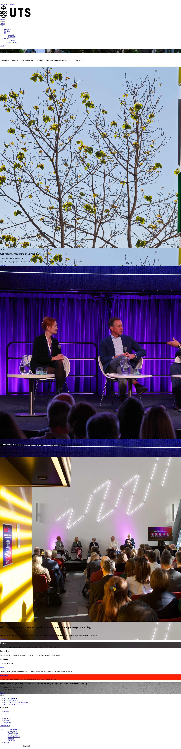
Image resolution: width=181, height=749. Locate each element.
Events (6, 38)
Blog (5, 33)
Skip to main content (7, 4)
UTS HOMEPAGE (10, 698)
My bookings (12, 42)
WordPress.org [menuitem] (13, 733)
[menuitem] (92, 746)
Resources (7, 29)
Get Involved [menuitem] (12, 731)
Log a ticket (5, 651)
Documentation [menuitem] (13, 735)
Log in (6, 711)
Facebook (7, 718)
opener (2, 20)
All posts (11, 35)
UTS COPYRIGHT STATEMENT (16, 702)
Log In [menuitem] (6, 742)
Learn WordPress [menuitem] (14, 737)
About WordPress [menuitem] (14, 729)
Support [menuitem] (11, 739)
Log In (2, 46)
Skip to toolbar (5, 726)
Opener (2, 24)
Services (7, 31)
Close (2, 25)
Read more (3, 265)
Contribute (11, 37)
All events (11, 40)
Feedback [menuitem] (11, 740)
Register (2, 693)
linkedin (7, 720)
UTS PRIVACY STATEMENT (14, 704)
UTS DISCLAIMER (11, 700)
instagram (7, 722)
